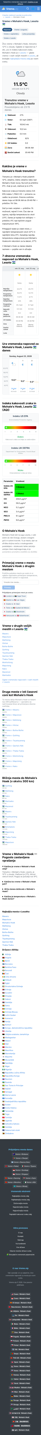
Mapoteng (6, 665)
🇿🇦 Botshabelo (8, 828)
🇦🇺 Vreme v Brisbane (20, 1154)
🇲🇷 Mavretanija (8, 1053)
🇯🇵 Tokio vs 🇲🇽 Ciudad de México (16, 608)
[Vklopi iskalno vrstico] (27, 9)
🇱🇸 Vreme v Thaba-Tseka (13, 752)
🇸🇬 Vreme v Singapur (20, 1174)
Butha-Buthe (7, 646)
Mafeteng (6, 640)
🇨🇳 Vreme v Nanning (12, 1178)
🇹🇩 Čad (5, 973)
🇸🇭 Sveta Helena (9, 1108)
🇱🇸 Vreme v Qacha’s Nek (12, 747)
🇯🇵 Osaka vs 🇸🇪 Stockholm (14, 612)
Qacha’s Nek (7, 656)
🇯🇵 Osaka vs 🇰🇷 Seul (11, 604)
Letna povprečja (28, 34)
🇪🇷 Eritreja (6, 989)
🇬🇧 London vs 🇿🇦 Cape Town (15, 596)
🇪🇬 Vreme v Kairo (29, 1178)
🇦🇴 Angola (6, 957)
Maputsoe (6, 637)
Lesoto (7, 17)
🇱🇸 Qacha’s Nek (9, 823)
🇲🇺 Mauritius (7, 1050)
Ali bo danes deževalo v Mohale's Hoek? (18, 890)
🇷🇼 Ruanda (7, 1082)
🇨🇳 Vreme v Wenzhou (13, 1182)
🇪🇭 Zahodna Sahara (10, 1124)
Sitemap (20, 1240)
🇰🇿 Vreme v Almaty (20, 1186)
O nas (20, 1233)
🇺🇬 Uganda (7, 1120)
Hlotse (5, 643)
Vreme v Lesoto (10, 38)
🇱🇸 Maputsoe (8, 843)
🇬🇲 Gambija (7, 1002)
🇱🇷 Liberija (6, 1031)
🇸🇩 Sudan (6, 1104)
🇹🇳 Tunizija (7, 1117)
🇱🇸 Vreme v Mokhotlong (12, 757)
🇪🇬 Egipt (6, 983)
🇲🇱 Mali (5, 1044)
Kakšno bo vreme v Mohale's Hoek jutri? (19, 883)
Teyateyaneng (8, 653)
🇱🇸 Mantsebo (8, 802)
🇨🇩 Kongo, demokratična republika (17, 1028)
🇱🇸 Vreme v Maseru (10, 711)
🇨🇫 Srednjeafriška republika (14, 1101)
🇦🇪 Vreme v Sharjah (20, 1158)
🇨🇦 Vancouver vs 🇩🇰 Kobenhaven (16, 615)
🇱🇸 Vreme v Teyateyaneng (13, 741)
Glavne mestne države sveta (20, 1251)
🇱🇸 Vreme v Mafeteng (11, 721)
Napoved (7, 30)
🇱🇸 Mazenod (7, 807)
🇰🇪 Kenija (6, 1021)
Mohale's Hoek (8, 923)
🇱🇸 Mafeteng (7, 792)
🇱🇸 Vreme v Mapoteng (12, 762)
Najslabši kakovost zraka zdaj (20, 1214)
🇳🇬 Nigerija (7, 1069)
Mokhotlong (7, 662)
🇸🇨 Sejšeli (6, 1088)
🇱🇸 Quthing (7, 787)
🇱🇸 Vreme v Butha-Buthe (12, 731)
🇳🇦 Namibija (7, 1063)
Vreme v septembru (11, 34)
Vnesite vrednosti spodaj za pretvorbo (17, 15)
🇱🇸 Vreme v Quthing (11, 736)
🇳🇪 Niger (6, 1066)
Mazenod (6, 672)
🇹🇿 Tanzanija (7, 1111)
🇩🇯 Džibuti (6, 980)
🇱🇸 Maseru (6, 812)
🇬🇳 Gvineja (7, 1009)
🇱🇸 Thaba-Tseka (9, 838)
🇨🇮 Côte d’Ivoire (9, 977)
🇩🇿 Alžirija (6, 954)
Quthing (5, 649)
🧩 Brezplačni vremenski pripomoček (20, 1255)
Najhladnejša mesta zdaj (20, 1200)
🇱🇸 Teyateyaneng (9, 817)
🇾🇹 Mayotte (7, 1057)
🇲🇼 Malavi (6, 1041)
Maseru (5, 633)
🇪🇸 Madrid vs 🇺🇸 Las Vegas (14, 600)
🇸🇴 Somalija (7, 1098)
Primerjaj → (8, 587)
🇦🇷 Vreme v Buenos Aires (20, 1162)
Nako (4, 669)
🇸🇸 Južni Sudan (9, 1015)
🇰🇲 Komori (6, 1025)
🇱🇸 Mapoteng (8, 833)
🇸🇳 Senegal (7, 1092)
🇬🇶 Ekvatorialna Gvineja (12, 986)
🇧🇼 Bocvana (7, 964)
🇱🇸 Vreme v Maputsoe (11, 716)
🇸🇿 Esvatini (7, 993)
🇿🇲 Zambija (7, 1127)
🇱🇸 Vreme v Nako (9, 767)
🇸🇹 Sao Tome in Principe (12, 1085)
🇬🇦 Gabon (6, 999)
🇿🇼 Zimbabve (8, 1133)
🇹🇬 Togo (5, 1114)
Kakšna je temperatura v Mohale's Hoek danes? (18, 897)
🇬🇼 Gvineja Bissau (10, 1012)
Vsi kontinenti (21, 1244)
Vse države (20, 1247)
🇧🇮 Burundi (7, 970)
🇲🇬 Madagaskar (9, 1037)
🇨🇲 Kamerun (7, 1018)
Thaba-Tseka (7, 659)
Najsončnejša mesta (20, 1211)
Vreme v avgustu (20, 30)
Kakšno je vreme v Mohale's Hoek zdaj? (18, 867)
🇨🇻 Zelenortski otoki (11, 1130)
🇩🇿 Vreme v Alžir (30, 1182)
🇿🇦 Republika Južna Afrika (13, 1073)
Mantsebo (6, 675)
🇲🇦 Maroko (7, 1047)
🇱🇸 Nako (6, 797)
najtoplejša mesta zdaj (20, 59)
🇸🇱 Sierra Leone (9, 1095)
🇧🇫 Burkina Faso (9, 967)
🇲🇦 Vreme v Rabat (11, 1166)
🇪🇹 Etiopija (7, 996)
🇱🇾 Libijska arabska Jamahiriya (15, 1034)
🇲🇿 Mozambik (8, 1060)
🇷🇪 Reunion (7, 1079)
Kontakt (20, 1236)
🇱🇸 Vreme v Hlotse (10, 726)
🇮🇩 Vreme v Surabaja (20, 1170)
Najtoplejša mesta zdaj (20, 1196)
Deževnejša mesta (21, 1203)
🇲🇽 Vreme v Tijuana (29, 1166)
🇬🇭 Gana (6, 1005)
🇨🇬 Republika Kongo (11, 1076)
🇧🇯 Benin (6, 961)
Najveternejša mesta (20, 1207)
